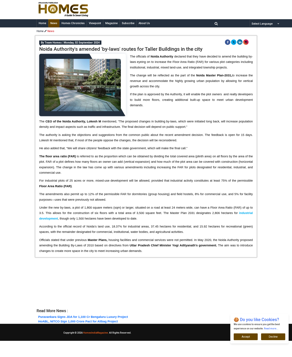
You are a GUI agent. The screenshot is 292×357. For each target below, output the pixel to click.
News (53, 23)
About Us (144, 23)
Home (42, 23)
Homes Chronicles (73, 23)
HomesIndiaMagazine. (95, 332)
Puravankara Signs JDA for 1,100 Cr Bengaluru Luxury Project (83, 317)
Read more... (271, 328)
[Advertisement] (172, 9)
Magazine (111, 23)
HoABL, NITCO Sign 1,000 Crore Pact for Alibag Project (78, 321)
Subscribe (128, 23)
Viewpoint (95, 23)
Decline (273, 336)
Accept (246, 336)
